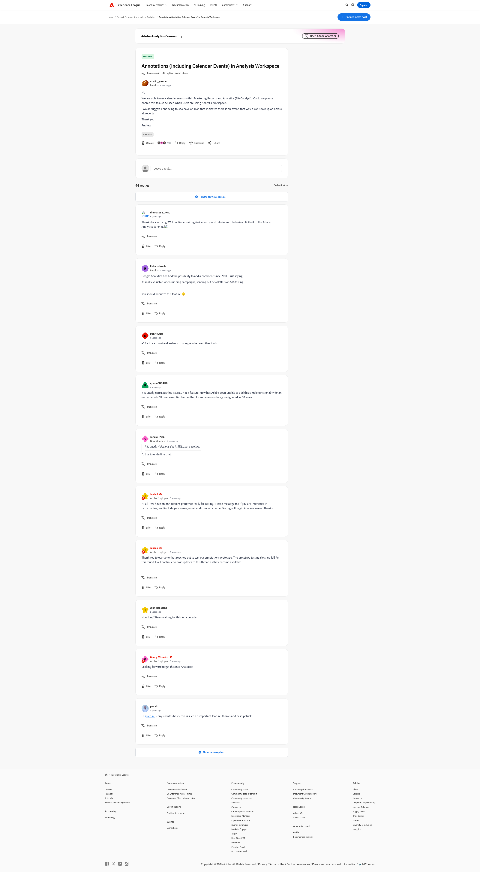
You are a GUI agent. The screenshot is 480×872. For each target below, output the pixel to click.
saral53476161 (158, 436)
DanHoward (157, 333)
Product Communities (127, 17)
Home (110, 17)
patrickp (154, 706)
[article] (211, 230)
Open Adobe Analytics (323, 36)
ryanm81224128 (158, 383)
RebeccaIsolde (158, 266)
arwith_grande (158, 81)
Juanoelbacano (158, 607)
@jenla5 (150, 716)
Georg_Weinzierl (159, 657)
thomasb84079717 (160, 212)
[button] (354, 17)
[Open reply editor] (212, 168)
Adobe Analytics (147, 17)
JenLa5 (154, 494)
